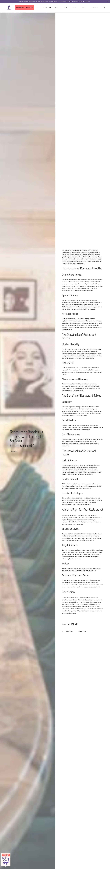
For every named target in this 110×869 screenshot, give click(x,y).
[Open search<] (104, 7)
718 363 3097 (28, 8)
